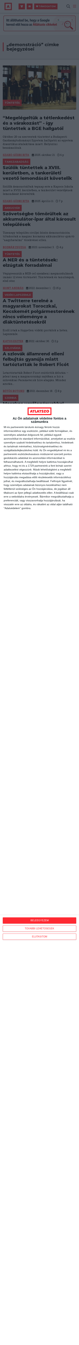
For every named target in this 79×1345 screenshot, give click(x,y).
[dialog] (39, 874)
